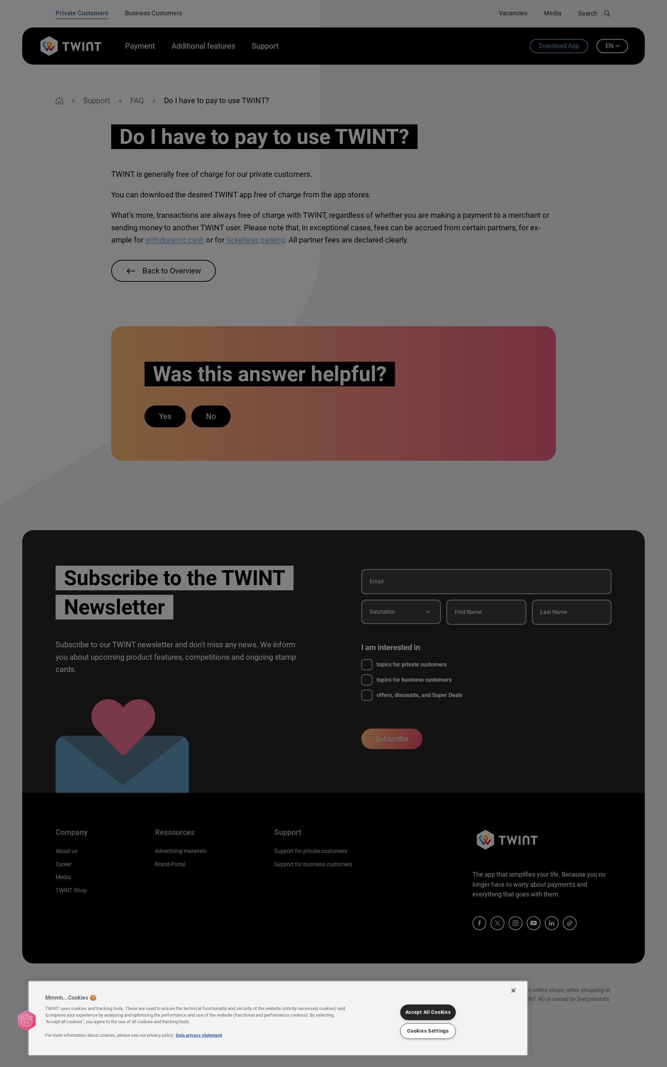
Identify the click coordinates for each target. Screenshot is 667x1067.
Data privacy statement (199, 1035)
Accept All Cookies (428, 1012)
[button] (27, 1020)
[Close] (513, 990)
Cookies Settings (428, 1031)
